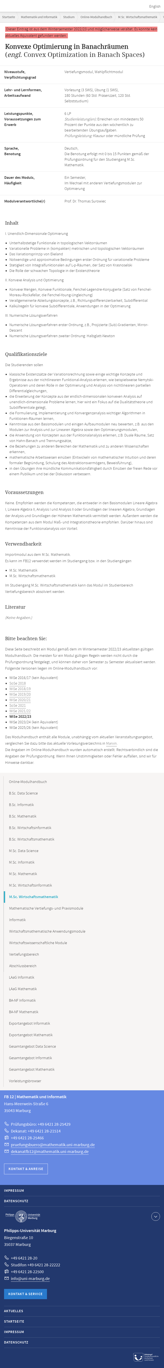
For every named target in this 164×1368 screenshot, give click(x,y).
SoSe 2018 (17, 683)
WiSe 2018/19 (20, 689)
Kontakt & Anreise (26, 1169)
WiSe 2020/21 (20, 700)
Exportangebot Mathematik (31, 1035)
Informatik (17, 920)
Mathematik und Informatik (39, 17)
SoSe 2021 (17, 705)
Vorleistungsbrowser (25, 1081)
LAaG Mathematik (23, 989)
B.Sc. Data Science (23, 793)
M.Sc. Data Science (23, 851)
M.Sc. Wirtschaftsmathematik (137, 17)
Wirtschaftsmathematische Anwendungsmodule (47, 931)
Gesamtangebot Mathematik (31, 1069)
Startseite (8, 17)
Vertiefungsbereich (24, 954)
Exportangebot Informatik (29, 1023)
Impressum (14, 1191)
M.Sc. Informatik (21, 862)
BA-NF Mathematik (23, 1012)
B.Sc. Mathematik (22, 816)
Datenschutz (16, 1201)
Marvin (111, 743)
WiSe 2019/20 (20, 694)
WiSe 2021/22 (20, 711)
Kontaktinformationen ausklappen (155, 1216)
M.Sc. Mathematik (23, 874)
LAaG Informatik (21, 977)
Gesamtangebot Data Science (32, 1046)
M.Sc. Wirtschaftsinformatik (30, 885)
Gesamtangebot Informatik (30, 1058)
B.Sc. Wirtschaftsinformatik (30, 828)
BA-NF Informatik (22, 1000)
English (155, 6)
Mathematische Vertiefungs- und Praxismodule (46, 908)
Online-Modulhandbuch (96, 17)
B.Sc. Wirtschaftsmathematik (31, 839)
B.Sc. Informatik (21, 805)
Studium (69, 17)
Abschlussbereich (23, 966)
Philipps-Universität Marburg (23, 1216)
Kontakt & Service (25, 1294)
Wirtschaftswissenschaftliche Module (38, 943)
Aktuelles (13, 1311)
